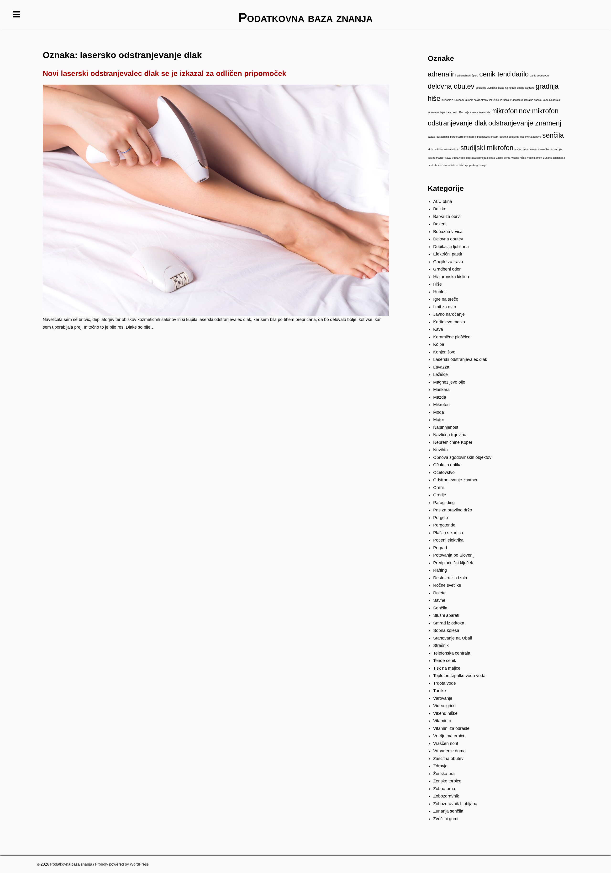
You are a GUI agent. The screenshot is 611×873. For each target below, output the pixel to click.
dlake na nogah (507, 87)
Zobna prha (444, 788)
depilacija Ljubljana (486, 87)
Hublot (439, 291)
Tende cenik (444, 660)
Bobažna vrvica (448, 231)
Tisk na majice (446, 668)
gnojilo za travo (525, 87)
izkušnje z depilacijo (511, 99)
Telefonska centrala (451, 653)
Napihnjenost (445, 427)
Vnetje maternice (449, 735)
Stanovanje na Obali (452, 638)
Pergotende (444, 525)
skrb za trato (435, 149)
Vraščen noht (445, 743)
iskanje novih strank (476, 99)
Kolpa (438, 344)
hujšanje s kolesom (453, 99)
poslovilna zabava (530, 136)
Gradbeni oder (447, 269)
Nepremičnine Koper (452, 442)
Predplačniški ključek (453, 562)
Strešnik (441, 645)
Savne (439, 600)
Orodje (439, 495)
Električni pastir (447, 254)
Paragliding (444, 502)
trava (448, 157)
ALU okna (442, 201)
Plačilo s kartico (448, 532)
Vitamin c (442, 720)
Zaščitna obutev (448, 758)
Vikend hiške (445, 713)
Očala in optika (447, 464)
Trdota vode (444, 683)
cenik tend (495, 74)
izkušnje (494, 99)
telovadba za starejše (550, 149)
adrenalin (442, 74)
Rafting (440, 570)
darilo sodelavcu (539, 75)
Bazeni (439, 224)
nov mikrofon (538, 111)
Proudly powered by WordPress (122, 864)
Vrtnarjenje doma (449, 750)
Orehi (438, 487)
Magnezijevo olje (449, 382)
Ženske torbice (447, 781)
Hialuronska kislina (451, 276)
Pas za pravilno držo (452, 510)
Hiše (437, 284)
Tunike (439, 690)
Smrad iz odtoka (448, 623)
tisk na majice (435, 157)
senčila (553, 135)
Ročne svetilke (447, 585)
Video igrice (444, 705)
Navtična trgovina (449, 434)
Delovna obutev (448, 239)
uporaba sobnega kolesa (480, 157)
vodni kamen (534, 157)
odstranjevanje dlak (457, 123)
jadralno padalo (533, 99)
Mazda (439, 397)
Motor (438, 419)
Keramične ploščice (451, 337)
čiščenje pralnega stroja (472, 165)
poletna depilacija (509, 136)
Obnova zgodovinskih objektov (462, 457)
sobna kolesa (451, 149)
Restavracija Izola (450, 577)
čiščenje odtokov (448, 165)
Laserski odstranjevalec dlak (460, 359)
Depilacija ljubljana (451, 246)
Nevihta (440, 449)
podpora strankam (487, 136)
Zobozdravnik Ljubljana (455, 803)
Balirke (439, 208)
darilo (520, 74)
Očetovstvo (444, 472)
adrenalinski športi (467, 75)
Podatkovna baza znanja (71, 864)
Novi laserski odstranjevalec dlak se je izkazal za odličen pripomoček (164, 73)
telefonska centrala (526, 149)
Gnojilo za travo (448, 261)
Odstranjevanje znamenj (456, 479)
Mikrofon (441, 404)
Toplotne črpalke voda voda (459, 675)
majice (467, 112)
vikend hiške (518, 157)
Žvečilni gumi (445, 818)
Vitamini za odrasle (451, 728)
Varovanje (442, 698)
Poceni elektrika (448, 540)
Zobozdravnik (446, 796)
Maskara (441, 389)
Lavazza (441, 367)
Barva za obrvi (447, 216)
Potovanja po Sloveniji (454, 555)
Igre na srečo (445, 299)
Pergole (440, 517)
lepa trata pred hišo (451, 112)
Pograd (440, 547)
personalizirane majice (463, 136)
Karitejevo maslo (449, 322)
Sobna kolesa (446, 630)
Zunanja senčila (448, 811)
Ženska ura (444, 773)
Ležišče (440, 374)
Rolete (439, 593)
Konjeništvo (444, 352)
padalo (431, 136)
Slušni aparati (446, 615)
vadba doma (503, 157)
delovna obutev (451, 86)
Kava (438, 329)
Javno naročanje (449, 314)
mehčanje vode (481, 112)
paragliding (443, 136)
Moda (438, 412)
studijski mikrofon (486, 148)
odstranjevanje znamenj (524, 123)
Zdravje (440, 766)
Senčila (440, 608)
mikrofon (504, 111)
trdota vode (458, 157)
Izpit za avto (444, 306)
